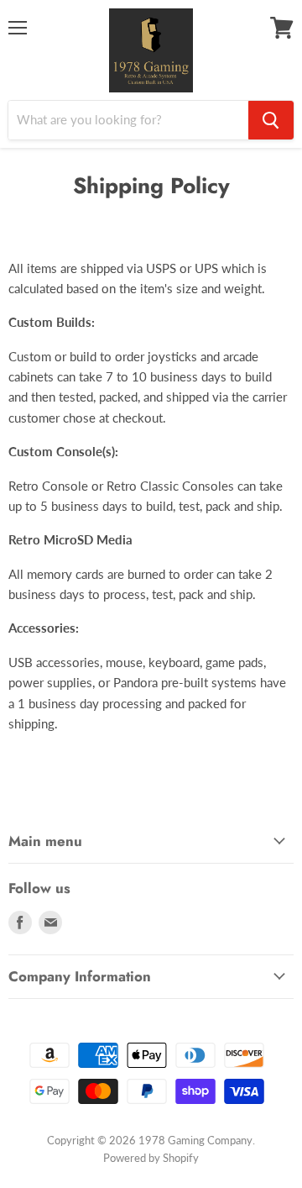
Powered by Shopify (151, 1157)
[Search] (271, 120)
